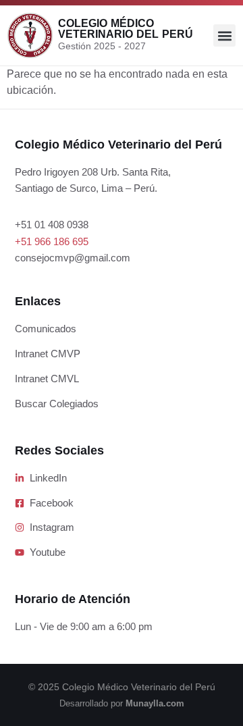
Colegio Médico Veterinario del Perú (125, 29)
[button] (224, 35)
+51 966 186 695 (51, 241)
